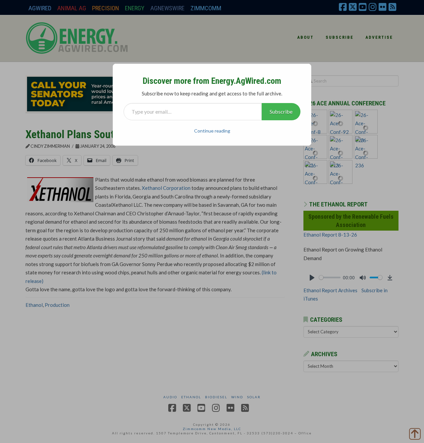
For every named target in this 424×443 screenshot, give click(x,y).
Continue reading (212, 131)
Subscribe (281, 111)
